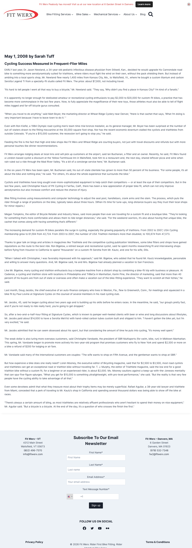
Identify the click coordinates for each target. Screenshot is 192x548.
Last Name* (96, 464)
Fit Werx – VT (33, 438)
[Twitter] (92, 528)
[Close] (189, 4)
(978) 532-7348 (159, 450)
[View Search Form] (150, 14)
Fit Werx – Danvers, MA (159, 438)
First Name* (96, 452)
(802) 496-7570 (33, 450)
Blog (142, 14)
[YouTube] (100, 528)
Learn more (144, 4)
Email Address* (96, 477)
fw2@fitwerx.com (159, 454)
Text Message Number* (96, 489)
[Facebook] (84, 528)
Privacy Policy (34, 542)
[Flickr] (107, 528)
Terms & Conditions (158, 542)
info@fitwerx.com (33, 454)
